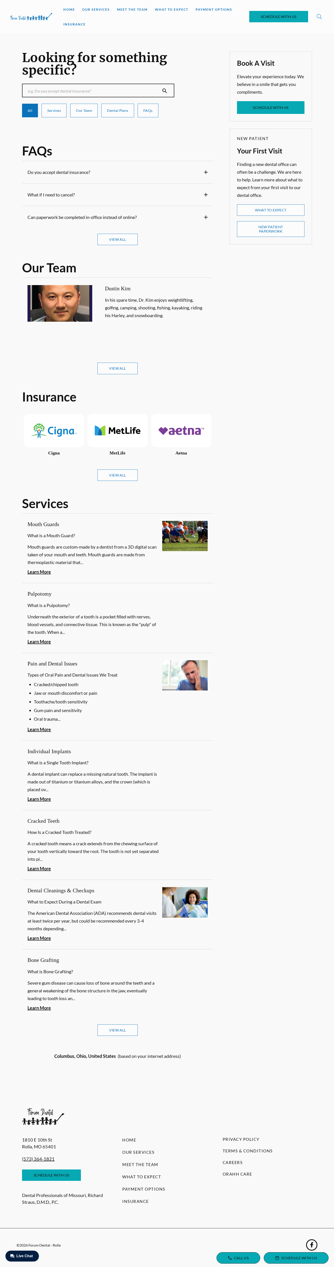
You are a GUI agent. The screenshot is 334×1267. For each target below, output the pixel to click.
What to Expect (171, 9)
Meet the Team (132, 9)
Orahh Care (237, 1174)
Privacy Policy (241, 1139)
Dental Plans (117, 110)
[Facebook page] (311, 1245)
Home (69, 9)
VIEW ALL (117, 239)
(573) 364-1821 (38, 1159)
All (30, 110)
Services (54, 110)
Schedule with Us (279, 16)
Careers (233, 1162)
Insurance (74, 24)
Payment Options (214, 9)
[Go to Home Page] (31, 16)
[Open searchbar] (319, 17)
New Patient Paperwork (270, 229)
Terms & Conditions (248, 1150)
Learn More (39, 572)
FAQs (148, 110)
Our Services (96, 9)
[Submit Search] (165, 91)
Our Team (84, 110)
